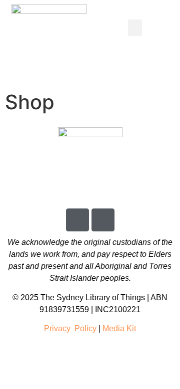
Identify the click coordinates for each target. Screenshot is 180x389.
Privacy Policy (71, 328)
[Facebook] (77, 219)
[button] (135, 27)
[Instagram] (103, 219)
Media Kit (119, 328)
